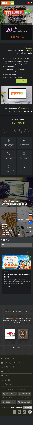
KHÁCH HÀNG (9, 367)
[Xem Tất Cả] (24, 168)
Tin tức (5, 240)
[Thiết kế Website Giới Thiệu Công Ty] (8, 143)
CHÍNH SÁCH (9, 358)
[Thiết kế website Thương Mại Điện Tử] (8, 156)
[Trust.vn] (27, 407)
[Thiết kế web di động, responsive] (8, 168)
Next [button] (31, 252)
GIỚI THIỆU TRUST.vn (12, 363)
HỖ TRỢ (7, 380)
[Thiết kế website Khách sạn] (24, 143)
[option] (16, 278)
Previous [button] (27, 252)
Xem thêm (7, 298)
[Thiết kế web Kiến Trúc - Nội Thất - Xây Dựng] (24, 156)
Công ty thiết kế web (16, 407)
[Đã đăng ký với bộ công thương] (30, 412)
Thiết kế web (16, 36)
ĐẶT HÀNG (8, 384)
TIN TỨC (7, 371)
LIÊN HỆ (7, 375)
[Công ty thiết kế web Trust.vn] (7, 3)
